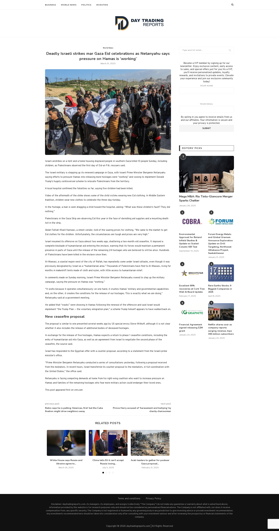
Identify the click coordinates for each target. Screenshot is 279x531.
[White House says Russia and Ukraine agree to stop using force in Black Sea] (66, 443)
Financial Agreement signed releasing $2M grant (191, 327)
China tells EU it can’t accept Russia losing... (108, 462)
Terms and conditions (129, 498)
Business (50, 5)
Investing (102, 5)
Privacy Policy (153, 498)
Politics (86, 5)
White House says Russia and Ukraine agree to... (66, 462)
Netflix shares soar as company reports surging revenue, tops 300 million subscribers (221, 329)
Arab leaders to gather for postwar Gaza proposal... (150, 462)
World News (69, 5)
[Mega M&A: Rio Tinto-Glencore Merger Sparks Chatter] (206, 174)
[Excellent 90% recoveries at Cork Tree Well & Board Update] (192, 273)
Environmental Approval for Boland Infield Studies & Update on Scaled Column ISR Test (190, 240)
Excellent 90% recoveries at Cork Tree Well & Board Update (192, 288)
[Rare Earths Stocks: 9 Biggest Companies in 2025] (221, 273)
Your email (206, 104)
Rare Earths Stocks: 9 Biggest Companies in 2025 (220, 288)
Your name (206, 85)
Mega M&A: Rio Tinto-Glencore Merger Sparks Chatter (206, 198)
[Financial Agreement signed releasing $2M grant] (192, 311)
